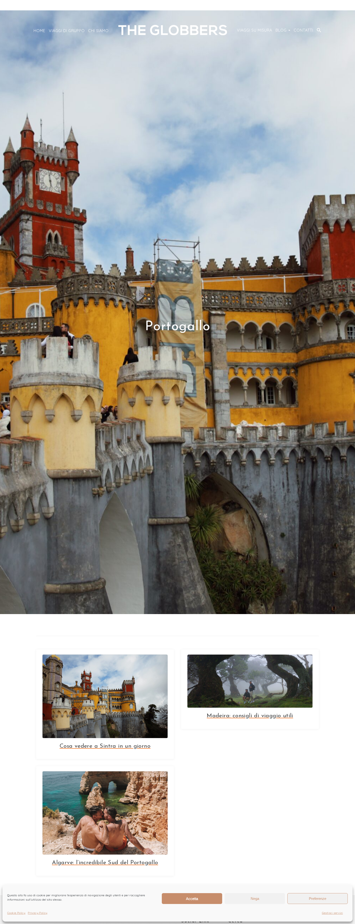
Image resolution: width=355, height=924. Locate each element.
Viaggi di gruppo (67, 30)
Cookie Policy (16, 913)
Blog (282, 30)
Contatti (303, 30)
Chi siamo (98, 30)
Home (39, 30)
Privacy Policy (38, 913)
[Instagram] (302, 5)
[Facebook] (316, 5)
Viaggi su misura (254, 30)
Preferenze (317, 899)
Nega (255, 899)
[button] (319, 31)
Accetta (192, 899)
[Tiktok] (309, 5)
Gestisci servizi (332, 913)
